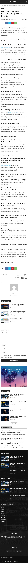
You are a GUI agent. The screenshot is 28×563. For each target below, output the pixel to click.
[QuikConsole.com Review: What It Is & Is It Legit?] (5, 404)
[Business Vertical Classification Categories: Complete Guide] (5, 320)
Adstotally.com (4, 430)
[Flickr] (14, 551)
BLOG (5, 5)
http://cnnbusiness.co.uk (14, 295)
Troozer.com (3, 434)
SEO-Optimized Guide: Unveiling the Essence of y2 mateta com (21, 277)
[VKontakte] (20, 551)
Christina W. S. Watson (5, 445)
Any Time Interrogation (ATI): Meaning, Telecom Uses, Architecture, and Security (18, 313)
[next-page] (4, 325)
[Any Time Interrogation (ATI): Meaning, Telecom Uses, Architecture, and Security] (5, 313)
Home (2, 5)
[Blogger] (7, 551)
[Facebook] (6, 23)
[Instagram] (17, 551)
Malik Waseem (7, 19)
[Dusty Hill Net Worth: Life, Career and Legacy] (5, 411)
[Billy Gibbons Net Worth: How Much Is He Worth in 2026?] (5, 418)
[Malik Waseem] (2, 19)
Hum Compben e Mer (6, 47)
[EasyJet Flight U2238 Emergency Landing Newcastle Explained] (5, 306)
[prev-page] (2, 325)
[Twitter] (9, 23)
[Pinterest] (12, 23)
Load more (14, 423)
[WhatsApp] (15, 23)
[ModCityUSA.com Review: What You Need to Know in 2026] (5, 396)
